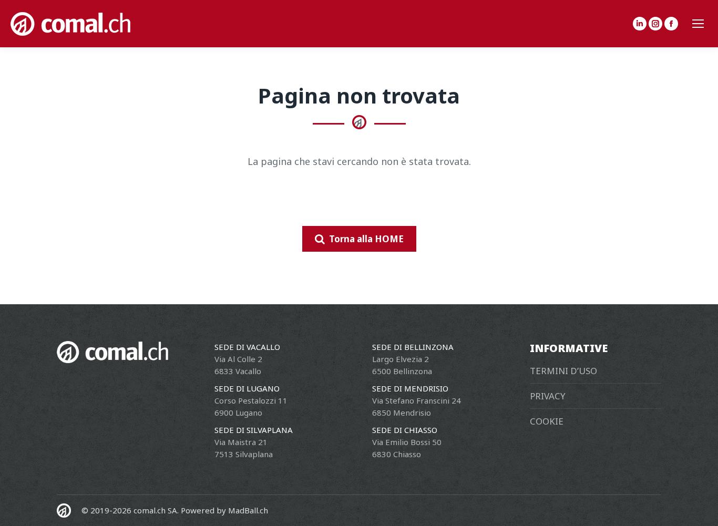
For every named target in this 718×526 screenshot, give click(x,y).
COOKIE (546, 421)
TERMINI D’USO (563, 371)
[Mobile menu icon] (698, 23)
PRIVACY (548, 396)
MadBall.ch (248, 510)
